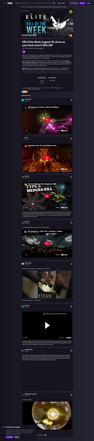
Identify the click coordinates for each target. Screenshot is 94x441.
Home (22, 7)
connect (60, 68)
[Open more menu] (67, 3)
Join (83, 3)
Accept (9, 437)
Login (88, 3)
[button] (47, 116)
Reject (16, 437)
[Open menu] (4, 3)
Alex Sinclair (30, 48)
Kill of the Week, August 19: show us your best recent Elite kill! (50, 7)
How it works (61, 3)
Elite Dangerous (29, 7)
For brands (74, 3)
